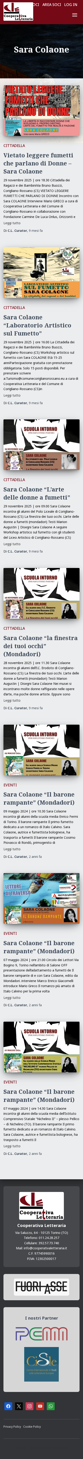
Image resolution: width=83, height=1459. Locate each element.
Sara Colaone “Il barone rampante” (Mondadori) (38, 798)
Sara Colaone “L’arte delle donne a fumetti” (36, 493)
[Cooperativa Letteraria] (20, 11)
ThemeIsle (59, 1448)
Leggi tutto (12, 223)
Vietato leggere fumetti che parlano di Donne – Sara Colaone (38, 163)
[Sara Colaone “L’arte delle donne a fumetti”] (41, 444)
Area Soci (51, 4)
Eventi (10, 785)
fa (36, 230)
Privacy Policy (12, 1426)
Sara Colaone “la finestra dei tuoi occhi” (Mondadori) (40, 646)
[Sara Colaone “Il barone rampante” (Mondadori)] (41, 750)
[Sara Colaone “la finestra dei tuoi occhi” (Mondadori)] (41, 593)
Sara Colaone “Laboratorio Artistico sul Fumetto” (37, 325)
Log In (70, 4)
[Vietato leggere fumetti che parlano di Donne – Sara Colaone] (41, 110)
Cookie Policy (32, 1426)
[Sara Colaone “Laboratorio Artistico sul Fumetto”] (41, 272)
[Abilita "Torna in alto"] (74, 1450)
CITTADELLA (14, 145)
